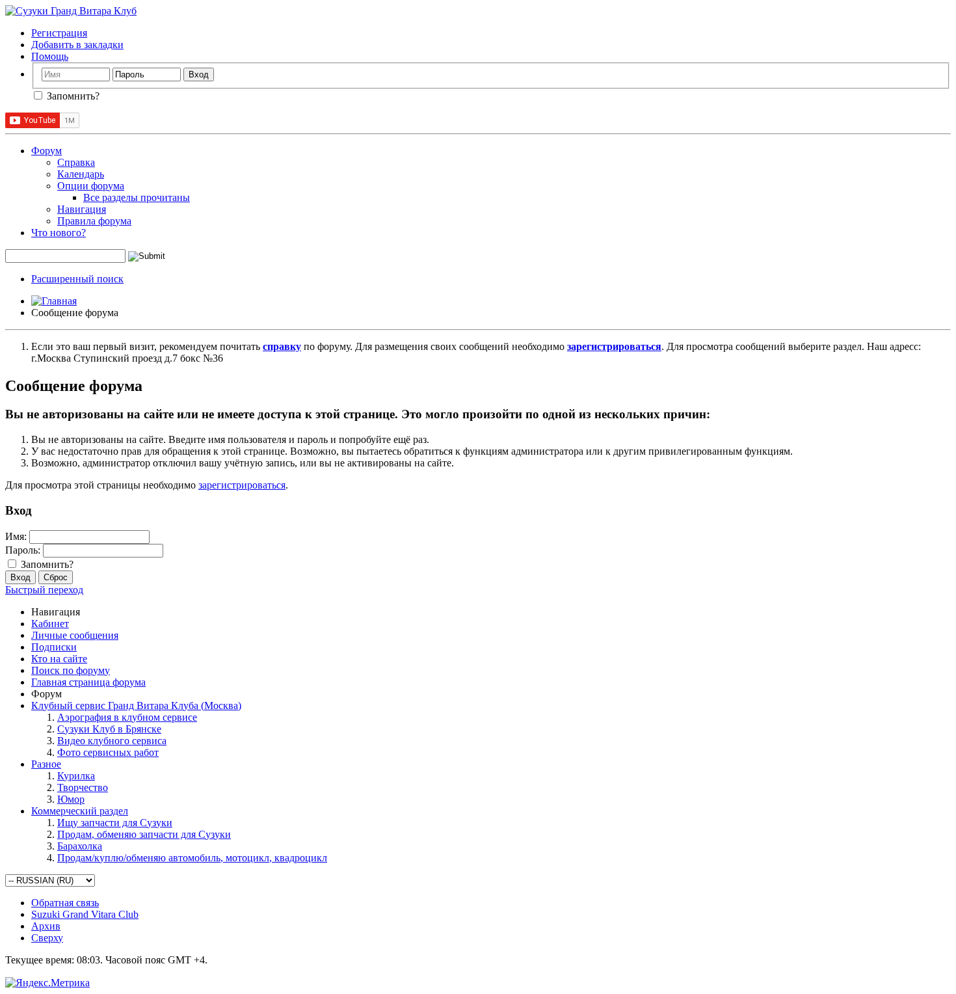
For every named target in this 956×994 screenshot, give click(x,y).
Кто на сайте (59, 658)
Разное (46, 764)
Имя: (16, 536)
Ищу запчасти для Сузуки (114, 822)
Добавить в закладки (77, 44)
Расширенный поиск (77, 278)
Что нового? (58, 232)
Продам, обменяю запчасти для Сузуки (144, 834)
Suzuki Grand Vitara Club (85, 914)
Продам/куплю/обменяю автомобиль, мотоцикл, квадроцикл (192, 857)
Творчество (82, 787)
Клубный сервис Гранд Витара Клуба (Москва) (136, 705)
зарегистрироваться (241, 484)
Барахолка (79, 846)
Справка (76, 162)
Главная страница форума (88, 682)
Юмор (71, 799)
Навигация (81, 209)
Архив (45, 926)
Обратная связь (65, 902)
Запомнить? (72, 95)
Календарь (80, 174)
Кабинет (50, 623)
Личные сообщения (74, 635)
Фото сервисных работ (108, 752)
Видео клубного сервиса (111, 740)
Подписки (54, 646)
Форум (46, 150)
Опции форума (90, 185)
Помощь (49, 56)
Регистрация (59, 32)
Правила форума (94, 220)
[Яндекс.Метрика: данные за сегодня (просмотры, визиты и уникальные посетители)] (47, 983)
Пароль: (22, 550)
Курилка (76, 775)
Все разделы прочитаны (136, 197)
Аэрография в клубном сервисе (127, 717)
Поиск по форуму (70, 670)
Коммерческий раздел (79, 810)
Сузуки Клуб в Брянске (109, 728)
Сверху (47, 937)
